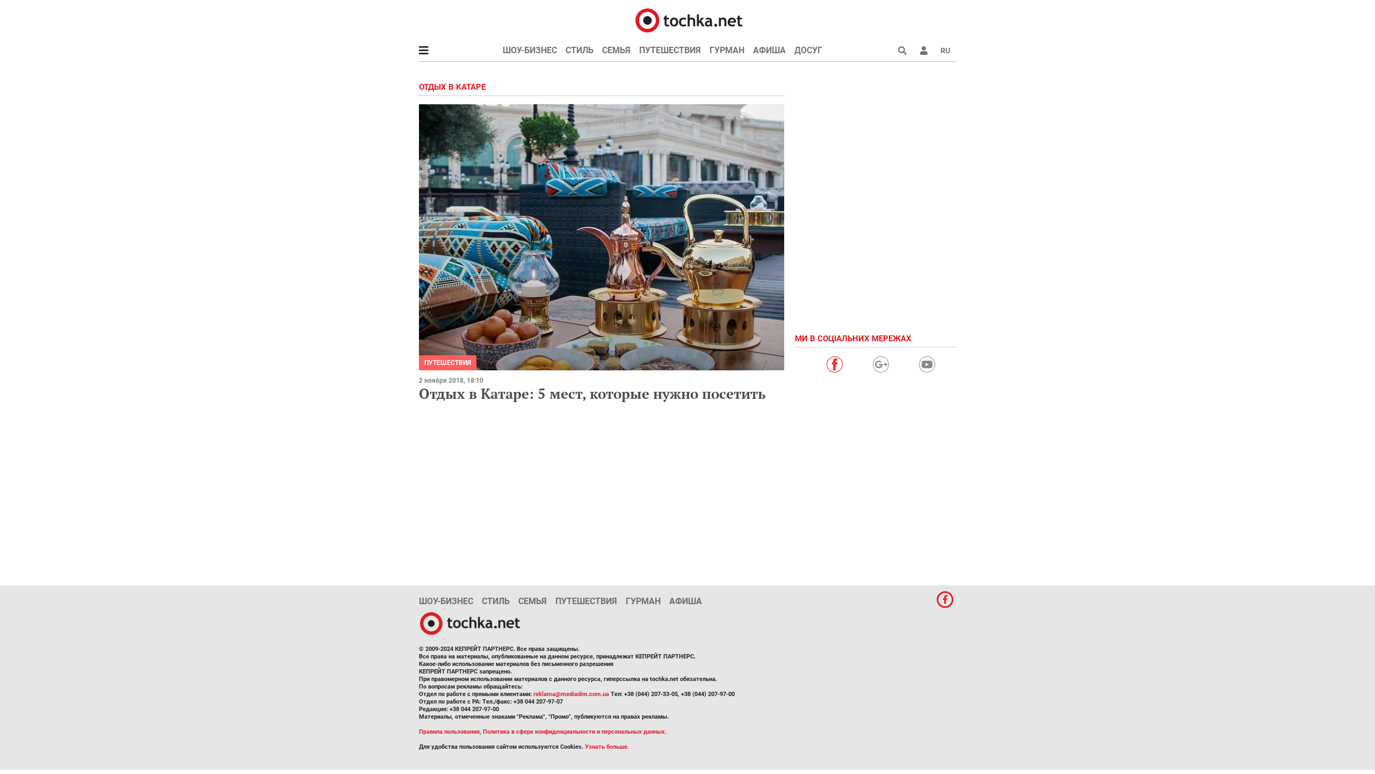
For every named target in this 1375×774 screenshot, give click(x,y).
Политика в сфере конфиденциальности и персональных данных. (575, 731)
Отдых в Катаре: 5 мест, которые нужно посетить (592, 393)
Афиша (769, 50)
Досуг (808, 50)
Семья (616, 50)
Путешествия (670, 50)
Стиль (580, 50)
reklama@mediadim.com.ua (571, 694)
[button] (924, 50)
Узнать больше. (607, 746)
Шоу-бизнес (530, 50)
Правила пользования (449, 731)
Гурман (727, 50)
